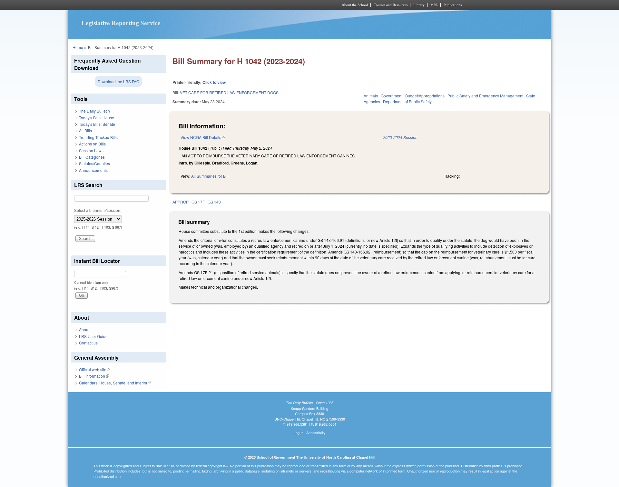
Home (78, 47)
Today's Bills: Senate (97, 124)
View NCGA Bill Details (203, 137)
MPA (434, 5)
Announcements (93, 170)
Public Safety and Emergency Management (485, 95)
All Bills (85, 130)
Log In (298, 432)
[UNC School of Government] (224, 5)
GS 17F (198, 201)
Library (419, 5)
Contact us (88, 342)
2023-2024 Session (400, 137)
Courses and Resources (391, 5)
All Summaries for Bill (210, 176)
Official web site (94, 369)
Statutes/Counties (94, 163)
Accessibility (316, 432)
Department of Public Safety (407, 101)
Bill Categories (92, 157)
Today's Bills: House (96, 117)
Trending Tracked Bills (98, 137)
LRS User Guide (93, 336)
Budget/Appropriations (425, 95)
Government (391, 95)
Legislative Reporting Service (121, 22)
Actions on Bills (92, 143)
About (84, 329)
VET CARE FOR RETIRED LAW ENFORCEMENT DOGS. (230, 92)
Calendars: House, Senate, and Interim (115, 382)
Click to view (214, 82)
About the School (355, 5)
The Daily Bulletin (94, 111)
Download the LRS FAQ (118, 81)
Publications (453, 5)
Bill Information (94, 376)
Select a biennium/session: (97, 210)
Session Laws (91, 150)
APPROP (180, 201)
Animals (371, 95)
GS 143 (214, 201)
